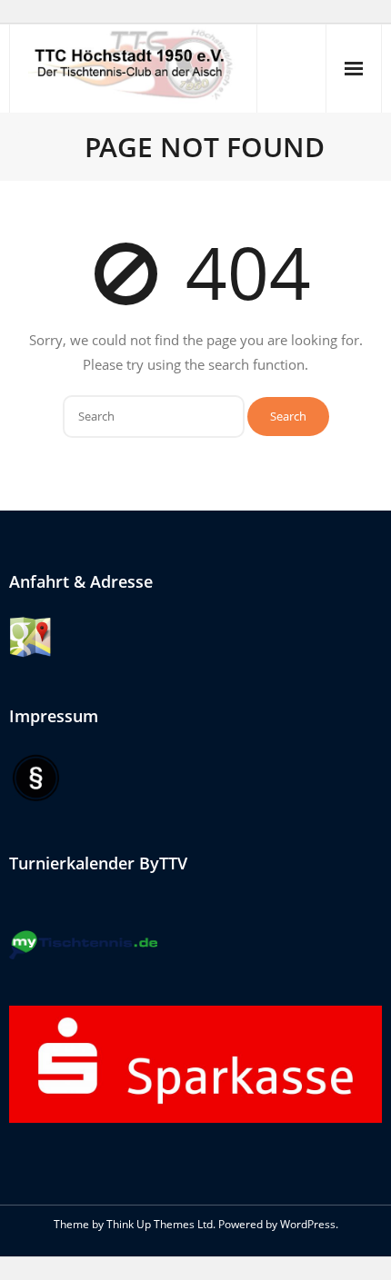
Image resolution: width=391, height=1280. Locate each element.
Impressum (53, 716)
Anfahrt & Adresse (81, 581)
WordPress (308, 1224)
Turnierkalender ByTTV (98, 863)
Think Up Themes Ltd (159, 1224)
